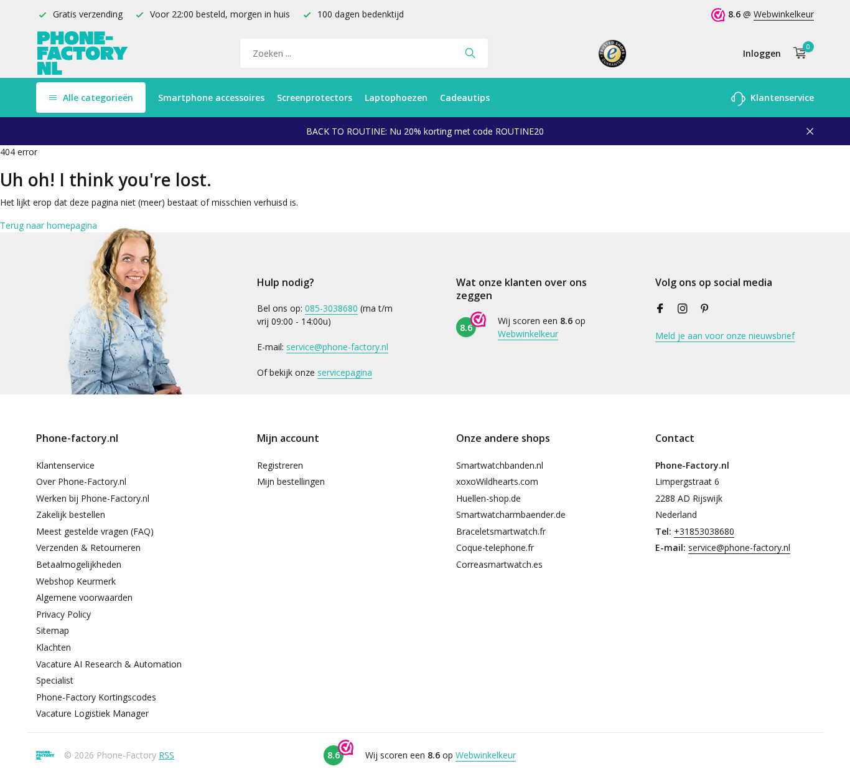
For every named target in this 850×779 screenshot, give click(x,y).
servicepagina (344, 372)
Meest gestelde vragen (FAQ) (95, 531)
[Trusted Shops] (613, 53)
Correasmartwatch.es (499, 564)
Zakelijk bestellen (70, 514)
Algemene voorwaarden (84, 597)
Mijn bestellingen (291, 481)
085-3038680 (331, 308)
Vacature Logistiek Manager (92, 713)
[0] (796, 53)
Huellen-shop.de (488, 498)
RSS (166, 755)
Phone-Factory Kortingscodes (96, 697)
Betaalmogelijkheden (78, 564)
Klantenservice (781, 97)
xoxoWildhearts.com (497, 481)
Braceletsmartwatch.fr (501, 531)
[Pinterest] (705, 309)
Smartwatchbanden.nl (499, 465)
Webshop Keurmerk (76, 581)
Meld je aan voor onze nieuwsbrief (725, 336)
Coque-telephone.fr (495, 547)
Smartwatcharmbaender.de (511, 514)
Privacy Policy (63, 614)
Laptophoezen (396, 97)
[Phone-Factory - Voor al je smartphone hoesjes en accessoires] (82, 53)
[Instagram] (683, 309)
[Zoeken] (470, 53)
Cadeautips (465, 97)
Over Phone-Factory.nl (81, 481)
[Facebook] (660, 309)
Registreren (280, 465)
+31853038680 (704, 531)
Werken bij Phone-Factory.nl (92, 498)
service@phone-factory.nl (337, 347)
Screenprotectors (314, 97)
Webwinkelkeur (784, 14)
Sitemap (52, 630)
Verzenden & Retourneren (88, 547)
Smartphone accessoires (211, 97)
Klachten (53, 647)
